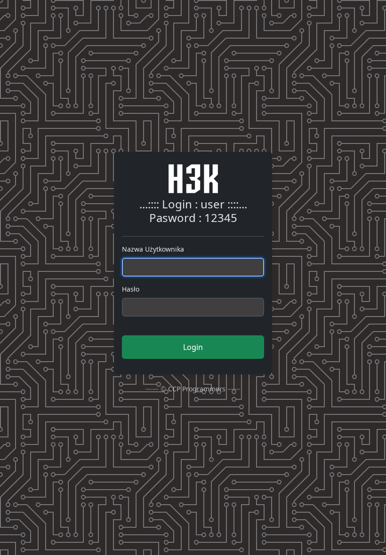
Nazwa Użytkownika (153, 249)
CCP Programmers (196, 388)
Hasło (130, 289)
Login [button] (193, 347)
